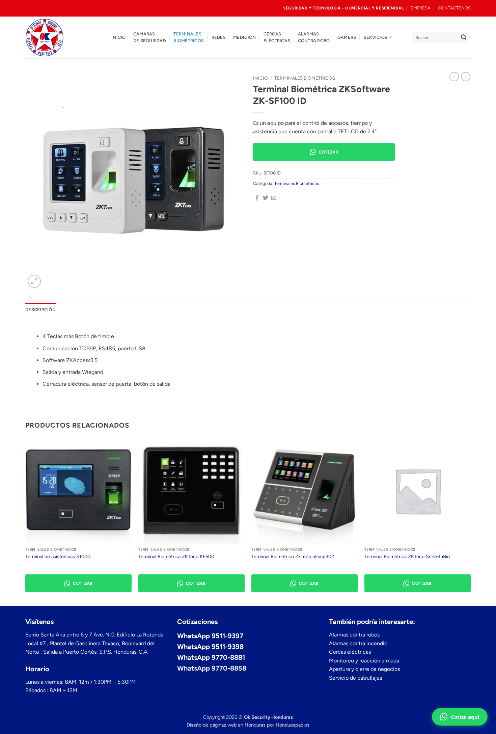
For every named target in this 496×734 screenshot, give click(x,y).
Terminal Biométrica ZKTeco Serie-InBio (407, 556)
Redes (219, 37)
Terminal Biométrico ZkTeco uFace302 (292, 556)
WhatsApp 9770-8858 (211, 668)
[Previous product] (465, 76)
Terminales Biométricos (304, 78)
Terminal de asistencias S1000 (57, 556)
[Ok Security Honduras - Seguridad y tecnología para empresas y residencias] (63, 37)
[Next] (470, 521)
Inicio (118, 37)
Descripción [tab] (40, 309)
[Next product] (454, 76)
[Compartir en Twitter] (265, 198)
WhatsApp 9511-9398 (210, 647)
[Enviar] (463, 37)
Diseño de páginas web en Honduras (226, 725)
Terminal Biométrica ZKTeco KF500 (176, 556)
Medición (244, 37)
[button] (34, 281)
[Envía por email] (273, 198)
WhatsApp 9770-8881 (211, 657)
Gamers (346, 37)
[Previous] (26, 521)
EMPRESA (421, 7)
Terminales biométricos (188, 37)
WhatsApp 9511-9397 (210, 636)
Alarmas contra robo (314, 37)
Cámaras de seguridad (149, 37)
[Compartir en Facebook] (257, 198)
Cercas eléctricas (277, 37)
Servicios (375, 37)
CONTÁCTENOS (454, 7)
